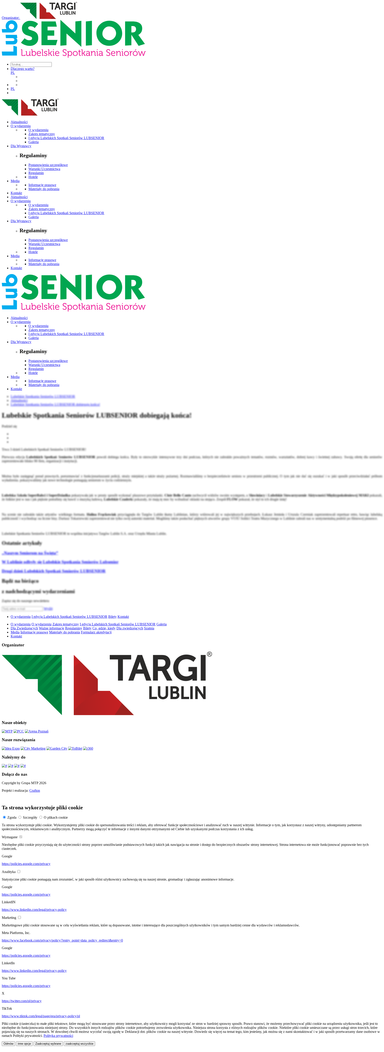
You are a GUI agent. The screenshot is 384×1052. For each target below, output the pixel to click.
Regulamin (36, 173)
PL (13, 73)
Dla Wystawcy (21, 146)
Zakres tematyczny (41, 134)
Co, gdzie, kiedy (104, 628)
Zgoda (11, 817)
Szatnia (149, 628)
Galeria (33, 142)
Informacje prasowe (42, 185)
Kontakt (16, 193)
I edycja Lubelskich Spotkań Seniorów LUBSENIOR (66, 138)
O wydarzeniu (21, 126)
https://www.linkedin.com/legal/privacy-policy (34, 910)
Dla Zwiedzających (24, 628)
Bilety (112, 617)
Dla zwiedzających (129, 628)
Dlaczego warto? (22, 69)
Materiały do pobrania (43, 189)
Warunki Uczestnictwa (44, 169)
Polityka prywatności (58, 1036)
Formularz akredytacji (96, 632)
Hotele (33, 177)
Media (15, 181)
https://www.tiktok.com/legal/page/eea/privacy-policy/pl (41, 1016)
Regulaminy (73, 628)
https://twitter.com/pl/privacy (22, 1001)
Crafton (34, 790)
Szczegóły (30, 817)
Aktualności (19, 122)
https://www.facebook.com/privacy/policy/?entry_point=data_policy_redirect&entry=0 (62, 940)
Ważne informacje (51, 628)
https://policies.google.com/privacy (26, 864)
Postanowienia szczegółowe (48, 165)
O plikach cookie (56, 817)
